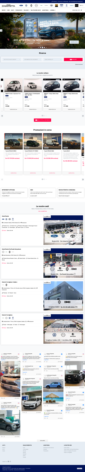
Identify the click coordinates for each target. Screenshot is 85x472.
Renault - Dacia (12, 292)
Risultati (73, 59)
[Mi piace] (44, 361)
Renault (24, 454)
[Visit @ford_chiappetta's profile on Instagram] (67, 354)
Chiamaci (5, 292)
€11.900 (27, 106)
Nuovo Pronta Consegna (64, 195)
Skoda (16, 324)
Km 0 (3, 449)
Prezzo (6, 104)
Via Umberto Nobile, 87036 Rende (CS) (11, 222)
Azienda (52, 10)
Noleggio (26, 10)
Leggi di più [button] (3, 359)
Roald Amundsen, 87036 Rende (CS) (11, 255)
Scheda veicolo (13, 109)
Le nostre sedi (33, 195)
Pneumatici (45, 450)
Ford (24, 447)
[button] (38, 47)
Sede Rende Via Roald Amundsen (71, 449)
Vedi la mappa (42, 211)
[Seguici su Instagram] (10, 461)
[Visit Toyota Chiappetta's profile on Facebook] (24, 354)
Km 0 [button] (8, 10)
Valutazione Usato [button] (36, 10)
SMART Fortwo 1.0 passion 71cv (13, 93)
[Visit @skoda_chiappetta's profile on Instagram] (2, 403)
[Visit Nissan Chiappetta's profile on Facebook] (45, 354)
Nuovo (3, 10)
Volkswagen (12, 227)
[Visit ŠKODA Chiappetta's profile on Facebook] (67, 405)
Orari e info (9, 230)
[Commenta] (4, 398)
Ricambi (45, 449)
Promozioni (18, 10)
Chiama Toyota (20, 227)
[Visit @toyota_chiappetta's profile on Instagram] (2, 354)
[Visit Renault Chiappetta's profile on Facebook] (45, 411)
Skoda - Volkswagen (7, 324)
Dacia (24, 455)
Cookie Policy (4, 469)
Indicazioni (24, 222)
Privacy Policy (10, 469)
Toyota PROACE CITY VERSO (31, 151)
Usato (3, 450)
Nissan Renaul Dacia (31, 258)
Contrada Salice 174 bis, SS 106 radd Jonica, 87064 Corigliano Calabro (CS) (19, 288)
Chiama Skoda (22, 258)
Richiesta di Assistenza (48, 447)
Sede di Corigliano (68, 452)
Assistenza (45, 10)
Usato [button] (12, 10)
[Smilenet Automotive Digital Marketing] (79, 468)
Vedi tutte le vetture (42, 120)
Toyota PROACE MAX (49, 151)
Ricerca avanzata (78, 64)
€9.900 (7, 106)
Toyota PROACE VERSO (10, 151)
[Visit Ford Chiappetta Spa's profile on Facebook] (24, 367)
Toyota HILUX (66, 151)
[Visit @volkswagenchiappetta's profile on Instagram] (45, 376)
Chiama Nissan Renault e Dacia (10, 258)
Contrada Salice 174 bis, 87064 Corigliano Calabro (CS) (15, 321)
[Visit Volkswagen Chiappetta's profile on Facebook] (45, 367)
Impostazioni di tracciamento (19, 469)
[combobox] (11, 59)
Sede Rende (66, 447)
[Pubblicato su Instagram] (18, 354)
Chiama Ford (6, 225)
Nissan (24, 450)
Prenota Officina (5, 195)
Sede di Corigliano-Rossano (70, 450)
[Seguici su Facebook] (8, 461)
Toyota (27, 227)
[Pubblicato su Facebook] (40, 354)
